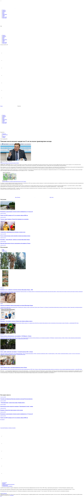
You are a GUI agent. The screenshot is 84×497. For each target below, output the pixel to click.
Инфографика (4, 14)
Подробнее (12, 495)
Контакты (4, 483)
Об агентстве (4, 482)
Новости (3, 35)
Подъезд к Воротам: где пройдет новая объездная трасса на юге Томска (14, 181)
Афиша (3, 15)
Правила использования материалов (8, 484)
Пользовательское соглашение (7, 486)
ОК (1, 496)
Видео (3, 13)
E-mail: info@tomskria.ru (4, 427)
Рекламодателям (5, 485)
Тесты (3, 16)
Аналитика (4, 10)
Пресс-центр (4, 17)
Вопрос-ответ (4, 42)
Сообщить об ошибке (12, 427)
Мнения (3, 11)
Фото (3, 12)
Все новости (2, 419)
